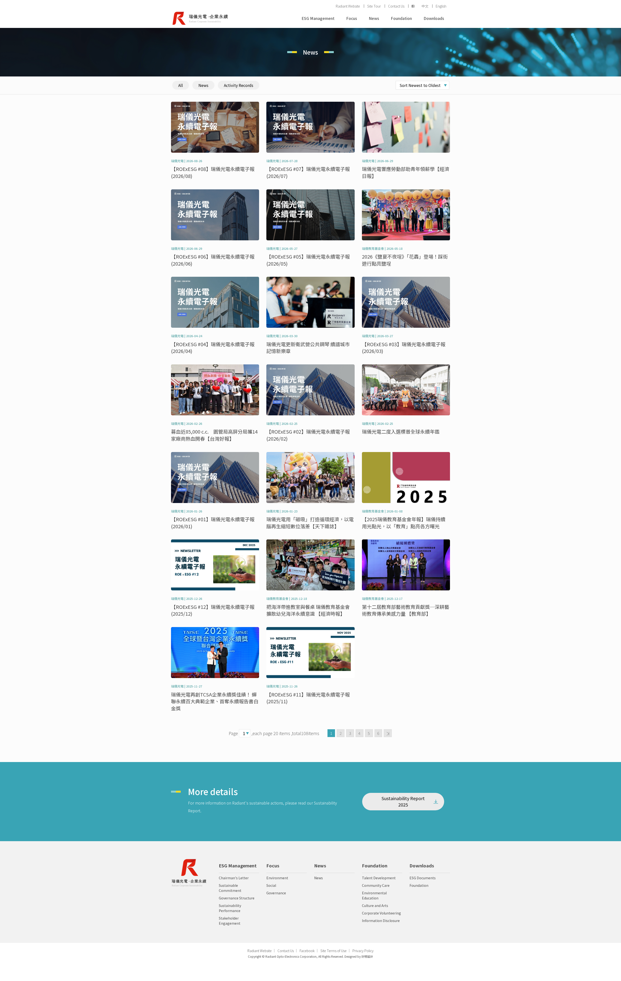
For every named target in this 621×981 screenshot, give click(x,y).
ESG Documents (422, 877)
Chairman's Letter (234, 877)
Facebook (307, 950)
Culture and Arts (375, 905)
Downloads (434, 18)
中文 (425, 6)
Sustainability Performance (230, 908)
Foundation (401, 18)
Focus (351, 18)
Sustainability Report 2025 (403, 801)
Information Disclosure (381, 920)
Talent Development (379, 877)
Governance (276, 892)
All (180, 85)
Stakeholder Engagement (229, 921)
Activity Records (238, 85)
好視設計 (367, 956)
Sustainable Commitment (230, 888)
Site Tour (374, 6)
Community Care (376, 885)
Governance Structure (236, 898)
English (441, 6)
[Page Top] (310, 972)
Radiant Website (348, 6)
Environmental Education (374, 895)
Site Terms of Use (333, 950)
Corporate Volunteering (381, 913)
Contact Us (396, 6)
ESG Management (318, 18)
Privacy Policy (363, 950)
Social (271, 885)
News (374, 18)
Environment (277, 877)
